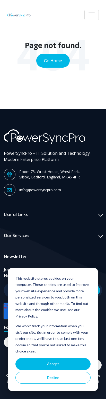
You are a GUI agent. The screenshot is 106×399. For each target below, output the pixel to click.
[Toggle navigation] (91, 15)
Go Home (53, 61)
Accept (53, 363)
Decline (53, 377)
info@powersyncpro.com (40, 189)
